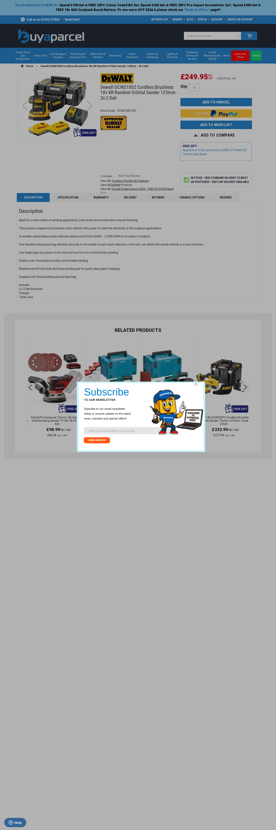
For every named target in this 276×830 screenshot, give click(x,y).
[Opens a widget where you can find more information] (15, 823)
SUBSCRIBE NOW (97, 440)
